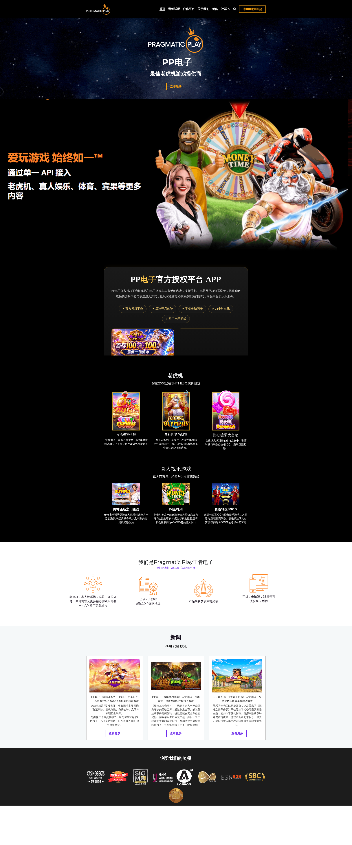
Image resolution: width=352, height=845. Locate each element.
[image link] (126, 445)
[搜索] (234, 9)
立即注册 (176, 86)
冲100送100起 (252, 9)
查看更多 (114, 768)
